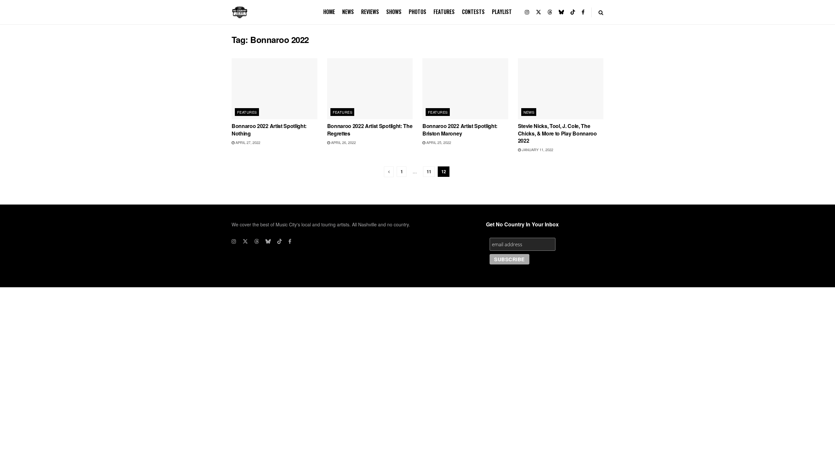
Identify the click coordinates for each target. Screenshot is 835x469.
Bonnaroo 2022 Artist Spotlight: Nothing (269, 129)
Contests (473, 12)
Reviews (370, 12)
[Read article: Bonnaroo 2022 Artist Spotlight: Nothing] (274, 89)
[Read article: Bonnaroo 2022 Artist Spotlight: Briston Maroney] (465, 89)
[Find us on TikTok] (572, 12)
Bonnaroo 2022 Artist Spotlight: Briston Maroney (459, 129)
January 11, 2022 (537, 149)
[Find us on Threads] (550, 12)
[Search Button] (601, 12)
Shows (394, 12)
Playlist (502, 12)
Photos (417, 12)
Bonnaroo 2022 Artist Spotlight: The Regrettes (370, 129)
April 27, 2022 (247, 142)
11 (429, 171)
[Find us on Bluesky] (561, 12)
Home (329, 12)
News (348, 12)
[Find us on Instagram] (527, 12)
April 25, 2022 (438, 142)
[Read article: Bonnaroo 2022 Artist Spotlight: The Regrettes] (370, 89)
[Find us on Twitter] (538, 12)
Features (444, 12)
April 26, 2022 (343, 142)
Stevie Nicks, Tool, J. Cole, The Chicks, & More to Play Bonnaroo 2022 (557, 133)
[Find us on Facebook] (583, 12)
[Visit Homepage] (240, 12)
